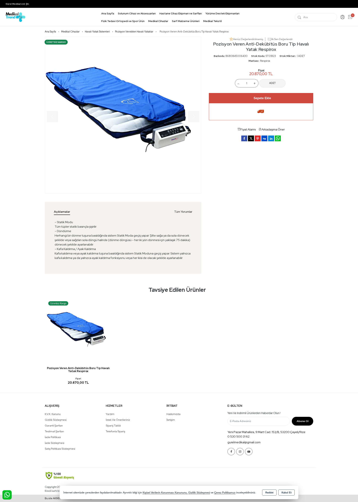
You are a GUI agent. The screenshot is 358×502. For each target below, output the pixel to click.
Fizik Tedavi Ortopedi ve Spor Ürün (123, 21)
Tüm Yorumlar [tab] (183, 212)
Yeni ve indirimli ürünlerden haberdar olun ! (253, 413)
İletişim (171, 419)
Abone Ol (302, 421)
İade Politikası (53, 437)
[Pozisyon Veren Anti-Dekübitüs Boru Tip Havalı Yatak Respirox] (123, 115)
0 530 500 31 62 (238, 436)
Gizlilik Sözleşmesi (56, 419)
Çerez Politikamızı (224, 492)
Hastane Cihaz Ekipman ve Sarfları (180, 13)
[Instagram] (240, 451)
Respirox (265, 60)
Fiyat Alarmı (248, 129)
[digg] (264, 138)
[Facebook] (231, 451)
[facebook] (244, 138)
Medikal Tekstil (212, 21)
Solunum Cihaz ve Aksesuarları (137, 13)
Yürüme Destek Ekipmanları (222, 13)
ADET (272, 83)
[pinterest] (258, 138)
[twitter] (251, 138)
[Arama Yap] (299, 17)
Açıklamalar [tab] (62, 212)
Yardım (110, 414)
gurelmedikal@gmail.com (243, 442)
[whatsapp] (278, 138)
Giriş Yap (342, 17)
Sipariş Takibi (113, 425)
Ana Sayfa (107, 13)
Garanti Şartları (54, 425)
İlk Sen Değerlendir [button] (282, 39)
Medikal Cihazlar (158, 21)
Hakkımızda (173, 414)
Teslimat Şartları (54, 431)
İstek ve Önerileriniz (118, 419)
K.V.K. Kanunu (53, 414)
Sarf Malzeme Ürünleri (186, 21)
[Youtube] (248, 451)
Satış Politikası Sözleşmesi (60, 448)
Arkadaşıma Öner (273, 129)
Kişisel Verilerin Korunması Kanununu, (165, 492)
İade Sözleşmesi (54, 443)
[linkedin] (271, 138)
